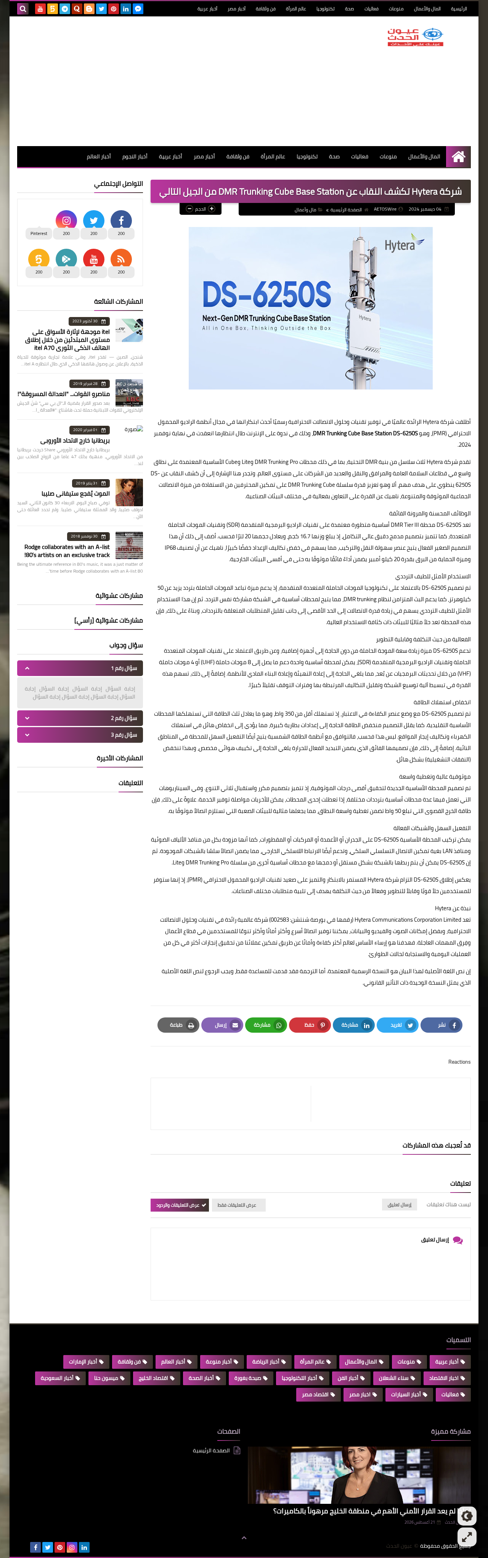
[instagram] (72, 1547)
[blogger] (89, 8)
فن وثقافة (266, 8)
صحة (349, 8)
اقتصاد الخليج (153, 1378)
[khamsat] (52, 8)
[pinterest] (113, 8)
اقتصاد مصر (315, 1394)
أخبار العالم (99, 156)
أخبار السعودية (57, 1378)
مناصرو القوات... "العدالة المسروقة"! (64, 393)
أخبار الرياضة (265, 1361)
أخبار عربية (207, 8)
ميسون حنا (106, 1378)
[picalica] (23, 1547)
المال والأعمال (427, 8)
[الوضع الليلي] (467, 1516)
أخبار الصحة (201, 1378)
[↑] (244, 1538)
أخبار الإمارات (83, 1361)
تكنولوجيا (325, 8)
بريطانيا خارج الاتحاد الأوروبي (75, 440)
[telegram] (64, 8)
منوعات (396, 8)
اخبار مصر (360, 1394)
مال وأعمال (305, 210)
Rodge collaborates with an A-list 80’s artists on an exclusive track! (67, 550)
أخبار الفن (348, 1378)
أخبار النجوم (135, 156)
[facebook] (35, 1547)
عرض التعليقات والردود (177, 1205)
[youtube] (40, 8)
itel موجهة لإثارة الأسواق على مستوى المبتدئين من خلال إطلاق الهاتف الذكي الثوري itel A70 (67, 339)
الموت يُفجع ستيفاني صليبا (76, 493)
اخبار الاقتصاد (444, 1378)
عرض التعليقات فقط (237, 1205)
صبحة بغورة (247, 1378)
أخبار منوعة (219, 1361)
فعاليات (371, 8)
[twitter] (101, 8)
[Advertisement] (156, 81)
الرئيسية (459, 8)
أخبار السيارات (406, 1394)
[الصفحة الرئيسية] (458, 156)
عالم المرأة (296, 8)
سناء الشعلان (394, 1378)
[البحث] (23, 8)
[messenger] (138, 8)
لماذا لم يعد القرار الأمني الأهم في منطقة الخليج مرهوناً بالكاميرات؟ (372, 1511)
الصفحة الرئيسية (346, 210)
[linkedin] (125, 8)
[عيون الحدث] (415, 37)
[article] (235, 1104)
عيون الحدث (399, 1546)
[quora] (77, 8)
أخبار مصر (237, 8)
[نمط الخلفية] (467, 1537)
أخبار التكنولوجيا (299, 1378)
